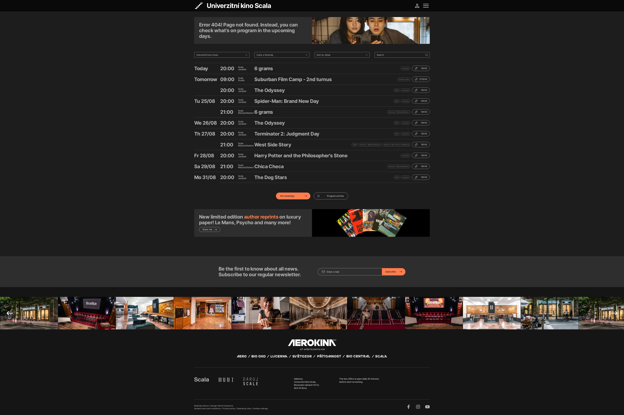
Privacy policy (229, 408)
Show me (207, 229)
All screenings (287, 196)
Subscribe (390, 271)
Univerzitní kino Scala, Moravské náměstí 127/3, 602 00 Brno (306, 385)
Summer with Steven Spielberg (396, 145)
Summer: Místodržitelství (399, 112)
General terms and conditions (207, 408)
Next (614, 313)
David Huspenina (225, 406)
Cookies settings (260, 408)
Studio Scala (404, 79)
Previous (9, 313)
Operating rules (244, 408)
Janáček (405, 68)
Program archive (335, 196)
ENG (396, 90)
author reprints (261, 217)
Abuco (206, 406)
